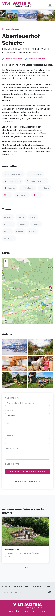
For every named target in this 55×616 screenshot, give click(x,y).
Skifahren (36, 224)
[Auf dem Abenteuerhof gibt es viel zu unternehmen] (46, 15)
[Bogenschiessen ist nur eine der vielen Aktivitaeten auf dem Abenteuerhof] (9, 15)
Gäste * (9, 411)
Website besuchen (13, 58)
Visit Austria (16, 3)
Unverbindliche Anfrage (27, 471)
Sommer (7, 231)
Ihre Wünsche (12, 448)
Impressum (29, 611)
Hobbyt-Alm (12, 549)
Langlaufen (8, 224)
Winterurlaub (9, 238)
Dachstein (8, 217)
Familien (21, 217)
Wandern (19, 231)
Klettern (33, 217)
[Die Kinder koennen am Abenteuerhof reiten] (40, 363)
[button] (27, 19)
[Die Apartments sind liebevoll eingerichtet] (14, 363)
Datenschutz (14, 611)
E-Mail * (9, 436)
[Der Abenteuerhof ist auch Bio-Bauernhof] (14, 380)
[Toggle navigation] (50, 5)
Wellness (32, 231)
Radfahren (23, 224)
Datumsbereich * (14, 398)
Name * (8, 423)
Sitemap (43, 611)
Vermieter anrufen (36, 58)
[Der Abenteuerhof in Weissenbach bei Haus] (27, 15)
